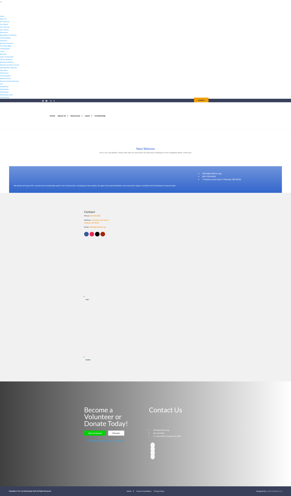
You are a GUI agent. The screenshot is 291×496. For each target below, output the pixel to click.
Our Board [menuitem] (4, 24)
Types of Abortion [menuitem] (6, 57)
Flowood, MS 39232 (91, 223)
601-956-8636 (95, 216)
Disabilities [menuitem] (4, 86)
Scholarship (100, 116)
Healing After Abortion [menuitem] (8, 68)
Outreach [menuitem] (3, 40)
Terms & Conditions (143, 491)
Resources (75, 116)
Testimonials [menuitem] (5, 49)
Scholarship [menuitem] (4, 97)
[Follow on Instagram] (92, 234)
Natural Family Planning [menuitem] (9, 81)
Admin (129, 491)
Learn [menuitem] (2, 51)
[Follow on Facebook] (86, 234)
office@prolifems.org (97, 227)
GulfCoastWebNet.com (274, 491)
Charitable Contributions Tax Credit (105, 440)
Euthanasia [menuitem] (4, 92)
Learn (87, 116)
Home (52, 116)
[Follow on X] (97, 234)
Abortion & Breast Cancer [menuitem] (9, 65)
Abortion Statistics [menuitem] (7, 62)
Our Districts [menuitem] (5, 27)
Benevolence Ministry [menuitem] (8, 35)
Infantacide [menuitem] (4, 89)
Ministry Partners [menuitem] (6, 43)
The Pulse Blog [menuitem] (5, 46)
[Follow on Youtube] (102, 234)
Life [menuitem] (1, 84)
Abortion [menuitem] (3, 54)
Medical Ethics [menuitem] (5, 78)
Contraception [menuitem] (5, 76)
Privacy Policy (159, 491)
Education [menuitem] (4, 70)
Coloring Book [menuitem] (5, 38)
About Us (62, 116)
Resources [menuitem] (4, 32)
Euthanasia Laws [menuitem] (6, 95)
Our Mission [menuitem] (4, 21)
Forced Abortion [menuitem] (6, 59)
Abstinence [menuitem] (4, 73)
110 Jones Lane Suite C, (100, 220)
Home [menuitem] (2, 16)
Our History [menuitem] (4, 30)
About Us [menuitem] (3, 19)
